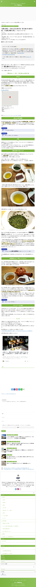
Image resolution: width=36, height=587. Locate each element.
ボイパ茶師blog (18, 5)
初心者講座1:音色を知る (7, 550)
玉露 (10, 393)
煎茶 (9, 393)
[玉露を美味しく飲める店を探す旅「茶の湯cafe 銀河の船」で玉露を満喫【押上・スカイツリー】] (19, 389)
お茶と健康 (4, 520)
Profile (3, 557)
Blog (3, 555)
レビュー (4, 518)
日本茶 (7, 393)
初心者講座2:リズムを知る (7, 553)
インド (3, 543)
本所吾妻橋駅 (19, 115)
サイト (3, 421)
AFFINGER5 (23, 585)
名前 (3, 413)
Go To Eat (4, 541)
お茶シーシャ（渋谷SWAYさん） (8, 536)
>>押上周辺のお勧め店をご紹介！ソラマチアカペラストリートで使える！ (17, 330)
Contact (3, 559)
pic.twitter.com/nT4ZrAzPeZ (8, 54)
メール (3, 417)
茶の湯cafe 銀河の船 (4, 90)
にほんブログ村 (3, 574)
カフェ (7, 115)
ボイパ (3, 548)
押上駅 (16, 115)
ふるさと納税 (5, 515)
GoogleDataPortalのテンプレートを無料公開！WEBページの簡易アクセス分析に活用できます (19, 469)
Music (16, 580)
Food (3, 538)
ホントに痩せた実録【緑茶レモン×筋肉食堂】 (11, 526)
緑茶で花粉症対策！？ (7, 528)
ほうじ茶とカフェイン (7, 531)
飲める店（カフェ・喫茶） (7, 510)
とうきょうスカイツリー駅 (11, 115)
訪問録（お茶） (14, 393)
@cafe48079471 (20, 53)
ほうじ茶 (4, 507)
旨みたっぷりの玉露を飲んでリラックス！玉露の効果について (18, 463)
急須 (4, 512)
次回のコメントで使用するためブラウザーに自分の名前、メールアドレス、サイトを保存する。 (17, 425)
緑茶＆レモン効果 (6, 523)
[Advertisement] (18, 13)
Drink (3, 393)
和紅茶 (4, 502)
